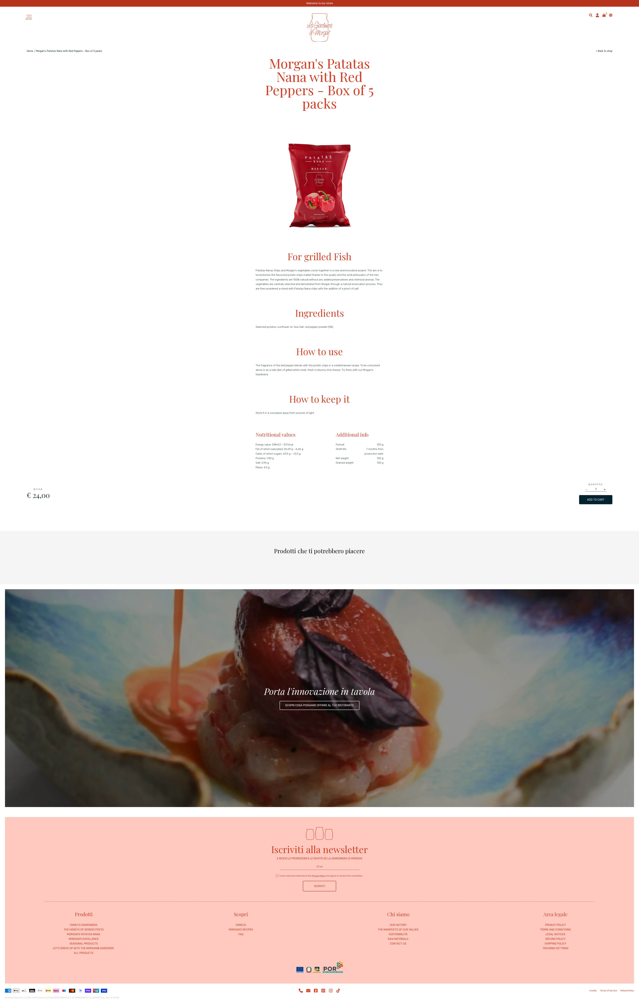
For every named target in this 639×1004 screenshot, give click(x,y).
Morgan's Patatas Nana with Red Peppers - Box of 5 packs (69, 50)
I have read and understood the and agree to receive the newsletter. (321, 876)
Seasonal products (84, 943)
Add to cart (595, 499)
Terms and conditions (555, 929)
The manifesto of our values (398, 929)
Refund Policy (627, 991)
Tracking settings (555, 948)
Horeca (241, 925)
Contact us (398, 943)
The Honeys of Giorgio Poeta (84, 929)
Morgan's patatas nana (83, 934)
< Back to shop (604, 50)
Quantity (595, 484)
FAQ (240, 934)
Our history (398, 925)
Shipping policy (555, 943)
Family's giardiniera (83, 925)
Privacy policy (555, 925)
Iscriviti (319, 886)
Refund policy (555, 939)
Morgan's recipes (241, 929)
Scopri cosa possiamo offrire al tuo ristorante (319, 705)
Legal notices (555, 934)
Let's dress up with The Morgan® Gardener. (83, 948)
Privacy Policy (318, 876)
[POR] (319, 967)
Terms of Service (608, 991)
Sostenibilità (398, 934)
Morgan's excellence (84, 939)
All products (83, 953)
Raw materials (398, 939)
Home (30, 50)
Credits (593, 991)
